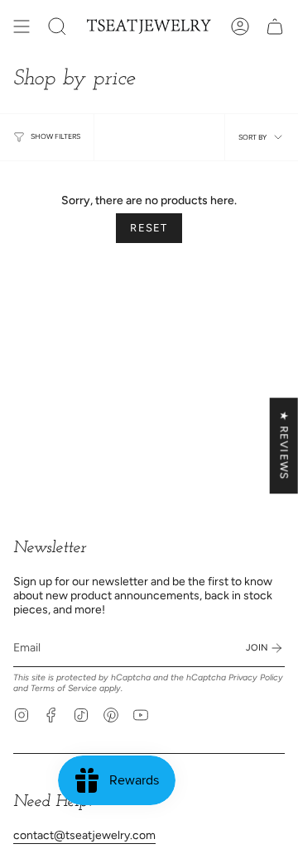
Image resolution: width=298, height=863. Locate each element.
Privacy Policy (255, 677)
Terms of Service (64, 688)
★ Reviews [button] (284, 445)
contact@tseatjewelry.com (84, 835)
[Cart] (274, 26)
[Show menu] (21, 26)
